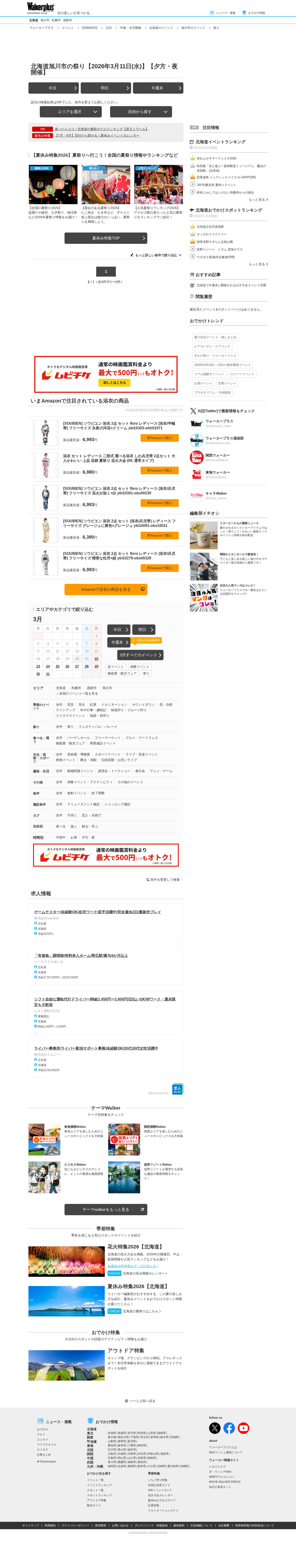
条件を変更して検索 (165, 879)
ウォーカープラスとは (223, 1447)
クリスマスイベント (70, 715)
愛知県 (112, 1445)
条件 (36, 793)
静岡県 (142, 1445)
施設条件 (39, 804)
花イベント (116, 667)
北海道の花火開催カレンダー (136, 1273)
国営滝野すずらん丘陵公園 (215, 242)
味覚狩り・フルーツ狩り (129, 710)
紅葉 (93, 704)
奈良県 (142, 1453)
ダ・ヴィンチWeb (220, 1471)
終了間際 (98, 793)
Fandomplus (48, 1461)
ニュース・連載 (225, 13)
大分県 (152, 1466)
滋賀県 (164, 1453)
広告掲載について (201, 1525)
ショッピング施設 (117, 804)
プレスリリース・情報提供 (151, 1525)
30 (38, 674)
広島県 (112, 1458)
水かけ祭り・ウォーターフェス (215, 355)
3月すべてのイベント (138, 655)
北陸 (90, 1450)
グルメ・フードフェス (142, 738)
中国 (90, 1458)
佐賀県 (122, 1466)
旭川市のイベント (193, 28)
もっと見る (257, 199)
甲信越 (92, 1441)
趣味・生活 (41, 771)
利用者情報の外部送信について (254, 1525)
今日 (52, 88)
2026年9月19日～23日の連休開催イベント (222, 365)
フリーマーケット (108, 738)
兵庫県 (132, 1453)
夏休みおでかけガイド (162, 1500)
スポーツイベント (108, 754)
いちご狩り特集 (157, 1480)
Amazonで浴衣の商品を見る (106, 589)
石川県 (112, 1449)
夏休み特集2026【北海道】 (139, 1286)
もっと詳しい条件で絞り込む (156, 255)
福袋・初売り (99, 715)
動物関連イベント (80, 771)
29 (96, 666)
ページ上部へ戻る (142, 1401)
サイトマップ (30, 1525)
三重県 (132, 1445)
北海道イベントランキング (221, 142)
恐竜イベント (227, 383)
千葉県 (134, 1437)
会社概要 (223, 1525)
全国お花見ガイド (159, 1485)
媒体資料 (179, 1525)
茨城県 (174, 1437)
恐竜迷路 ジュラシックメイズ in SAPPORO (226, 177)
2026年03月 (90, 28)
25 (57, 666)
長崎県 (132, 1466)
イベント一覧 (95, 1480)
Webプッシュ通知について (226, 1452)
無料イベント (77, 793)
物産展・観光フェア (122, 673)
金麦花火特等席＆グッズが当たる (132, 1266)
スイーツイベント (242, 374)
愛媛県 (122, 1462)
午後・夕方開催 (130, 28)
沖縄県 (184, 1466)
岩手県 (132, 1433)
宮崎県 (161, 1466)
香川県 (112, 1462)
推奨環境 (100, 1525)
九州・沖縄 (95, 1466)
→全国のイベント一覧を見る (77, 693)
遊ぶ (74, 826)
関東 (90, 1437)
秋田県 (142, 1433)
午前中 (61, 837)
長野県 (122, 1441)
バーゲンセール (78, 738)
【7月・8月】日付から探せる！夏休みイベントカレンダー (97, 135)
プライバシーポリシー (75, 1525)
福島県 (161, 1433)
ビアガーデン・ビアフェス (212, 346)
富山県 (122, 1449)
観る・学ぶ (90, 826)
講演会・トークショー (114, 771)
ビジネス (42, 1449)
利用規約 (50, 1525)
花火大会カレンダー (160, 1495)
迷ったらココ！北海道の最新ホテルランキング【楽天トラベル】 (102, 129)
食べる (61, 826)
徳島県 (132, 1462)
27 (77, 666)
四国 (90, 1462)
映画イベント (65, 760)
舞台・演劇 (88, 760)
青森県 (122, 1433)
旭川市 (44, 20)
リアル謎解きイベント (209, 374)
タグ (36, 815)
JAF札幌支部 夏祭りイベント (216, 185)
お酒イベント (203, 383)
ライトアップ (65, 710)
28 (87, 666)
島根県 (152, 1458)
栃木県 (164, 1437)
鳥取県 (142, 1458)
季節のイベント (41, 706)
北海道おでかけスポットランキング (229, 210)
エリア (38, 688)
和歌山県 (153, 1453)
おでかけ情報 (256, 13)
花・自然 (166, 704)
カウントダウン (143, 704)
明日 (105, 88)
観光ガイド (94, 1505)
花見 (70, 704)
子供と (72, 815)
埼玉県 (144, 1437)
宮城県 (112, 1433)
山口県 (132, 1458)
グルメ (41, 1434)
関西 (90, 1454)
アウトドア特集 (126, 1350)
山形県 (152, 1433)
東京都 (112, 1437)
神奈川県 (123, 1437)
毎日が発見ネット (220, 1487)
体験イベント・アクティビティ (90, 782)
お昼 (74, 837)
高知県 (142, 1462)
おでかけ (42, 1429)
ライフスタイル (46, 1444)
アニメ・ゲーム (161, 771)
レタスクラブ (217, 1466)
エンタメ (42, 1439)
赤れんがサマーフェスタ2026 (216, 158)
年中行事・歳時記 (93, 710)
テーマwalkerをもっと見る (106, 1209)
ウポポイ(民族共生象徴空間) (216, 257)
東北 (90, 1433)
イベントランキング (99, 1485)
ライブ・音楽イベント (142, 754)
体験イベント (140, 667)
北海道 (33, 20)
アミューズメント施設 (83, 804)
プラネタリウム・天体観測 (212, 392)
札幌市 (56, 20)
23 (38, 666)
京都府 (122, 1453)
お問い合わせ (120, 1525)
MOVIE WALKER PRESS (224, 1481)
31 (48, 674)
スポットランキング (99, 1495)
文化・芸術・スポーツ (41, 758)
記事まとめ (44, 1454)
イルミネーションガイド (163, 1510)
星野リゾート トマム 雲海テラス (220, 249)
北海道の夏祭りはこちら (133, 1311)
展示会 (140, 771)
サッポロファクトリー (212, 234)
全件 (59, 704)
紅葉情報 (153, 1505)
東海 (90, 1446)
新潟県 (132, 1441)
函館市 (67, 20)
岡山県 (122, 1458)
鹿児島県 (173, 1466)
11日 (109, 28)
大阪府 (112, 1453)
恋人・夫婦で (91, 815)
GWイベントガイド (160, 1490)
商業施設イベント (103, 743)
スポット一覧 (95, 1490)
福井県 (132, 1449)
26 (67, 666)
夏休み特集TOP (106, 238)
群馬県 (154, 1437)
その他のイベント (130, 782)
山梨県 (112, 1441)
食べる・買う (41, 739)
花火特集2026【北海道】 (136, 1247)
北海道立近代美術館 (210, 226)
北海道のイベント (161, 28)
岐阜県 (122, 1445)
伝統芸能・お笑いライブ (119, 760)
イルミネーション (114, 704)
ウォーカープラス (42, 28)
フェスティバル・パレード (98, 726)
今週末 (157, 88)
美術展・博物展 (78, 754)
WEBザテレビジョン (222, 1476)
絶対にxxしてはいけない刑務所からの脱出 (225, 192)
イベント (68, 28)
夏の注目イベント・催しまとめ (215, 337)
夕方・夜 (88, 837)
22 (96, 659)
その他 (38, 782)
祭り (146, 673)
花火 (82, 704)
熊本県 (142, 1466)
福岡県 (112, 1466)
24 (48, 666)
